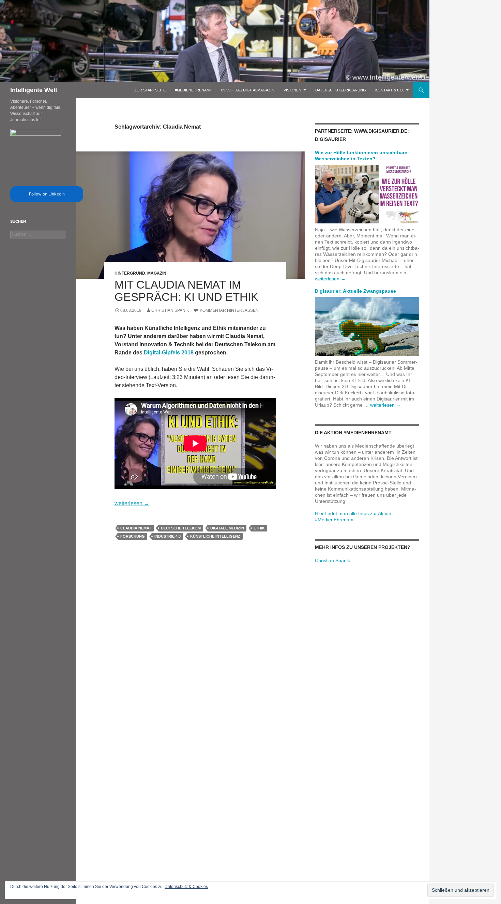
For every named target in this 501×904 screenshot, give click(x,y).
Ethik (259, 528)
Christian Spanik (170, 310)
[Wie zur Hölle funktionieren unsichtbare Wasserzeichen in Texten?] (367, 193)
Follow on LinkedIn (47, 193)
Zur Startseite (150, 90)
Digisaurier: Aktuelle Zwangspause (355, 291)
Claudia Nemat (135, 528)
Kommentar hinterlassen (229, 310)
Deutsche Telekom (181, 528)
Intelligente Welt (33, 90)
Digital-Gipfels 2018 (169, 352)
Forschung (132, 536)
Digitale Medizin (227, 528)
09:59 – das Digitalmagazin (247, 90)
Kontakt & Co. (389, 90)
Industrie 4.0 (167, 536)
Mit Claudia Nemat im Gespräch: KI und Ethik (186, 290)
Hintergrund (130, 273)
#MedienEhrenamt (193, 90)
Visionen (292, 90)
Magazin (156, 273)
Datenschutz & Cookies (186, 886)
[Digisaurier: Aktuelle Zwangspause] (367, 326)
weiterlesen (132, 503)
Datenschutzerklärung (340, 90)
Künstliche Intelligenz (215, 536)
